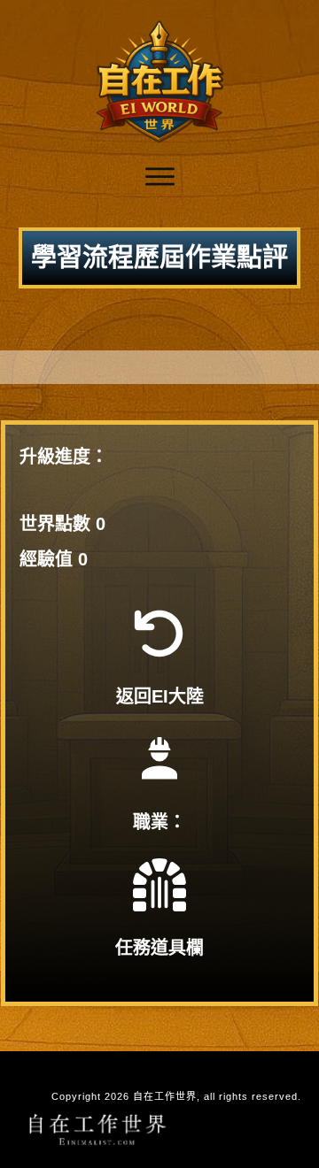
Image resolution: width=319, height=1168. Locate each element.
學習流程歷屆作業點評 (159, 257)
